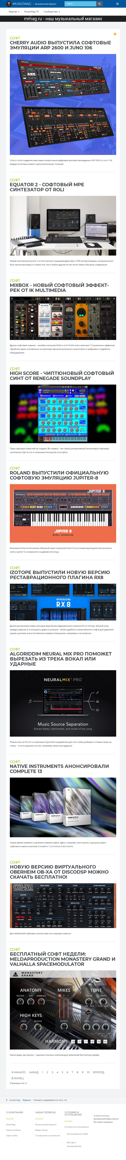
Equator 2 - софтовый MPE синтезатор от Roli (47, 187)
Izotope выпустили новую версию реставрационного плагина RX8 (60, 575)
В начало (19, 1072)
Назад (34, 1072)
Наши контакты (13, 1130)
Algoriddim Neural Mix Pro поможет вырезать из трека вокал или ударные (61, 659)
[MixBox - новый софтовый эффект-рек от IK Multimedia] (63, 318)
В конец (18, 1078)
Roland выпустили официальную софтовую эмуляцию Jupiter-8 (59, 475)
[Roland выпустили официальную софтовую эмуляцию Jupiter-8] (63, 513)
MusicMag (10, 1124)
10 (88, 1072)
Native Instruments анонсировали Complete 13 (59, 768)
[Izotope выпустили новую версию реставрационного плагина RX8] (63, 602)
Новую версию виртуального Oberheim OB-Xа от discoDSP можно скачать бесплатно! (59, 872)
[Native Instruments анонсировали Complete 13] (63, 807)
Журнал (13, 11)
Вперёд (98, 1072)
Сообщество (51, 11)
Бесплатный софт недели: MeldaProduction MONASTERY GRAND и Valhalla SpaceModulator (62, 959)
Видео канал (41, 1130)
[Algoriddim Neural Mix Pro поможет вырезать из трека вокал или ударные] (63, 703)
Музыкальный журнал (46, 1124)
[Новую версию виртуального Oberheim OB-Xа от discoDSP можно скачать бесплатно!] (63, 905)
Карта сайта (11, 1135)
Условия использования (77, 1127)
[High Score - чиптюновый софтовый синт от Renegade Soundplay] (63, 414)
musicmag (14, 1100)
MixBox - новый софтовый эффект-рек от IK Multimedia (59, 287)
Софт (15, 38)
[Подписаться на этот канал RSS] (115, 34)
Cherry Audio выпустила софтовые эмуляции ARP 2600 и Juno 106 (60, 45)
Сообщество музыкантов (47, 1135)
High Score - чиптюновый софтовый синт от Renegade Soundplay (62, 375)
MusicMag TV (31, 11)
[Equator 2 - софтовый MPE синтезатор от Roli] (63, 226)
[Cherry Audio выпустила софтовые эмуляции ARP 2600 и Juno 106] (63, 104)
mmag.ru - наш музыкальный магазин (63, 19)
